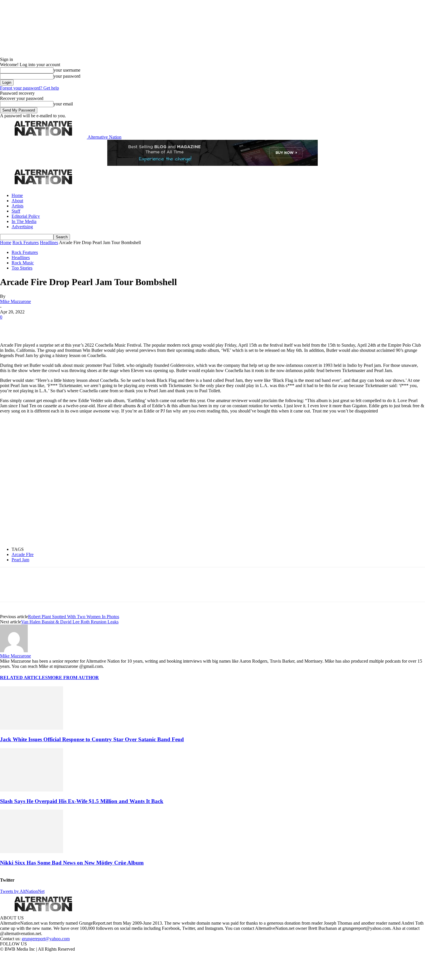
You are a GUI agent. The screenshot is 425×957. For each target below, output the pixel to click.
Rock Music (23, 262)
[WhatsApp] (70, 326)
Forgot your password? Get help (29, 88)
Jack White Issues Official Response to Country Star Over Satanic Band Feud (92, 739)
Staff (16, 211)
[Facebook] (9, 326)
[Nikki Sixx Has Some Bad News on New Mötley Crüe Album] (31, 851)
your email (63, 103)
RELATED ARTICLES (24, 677)
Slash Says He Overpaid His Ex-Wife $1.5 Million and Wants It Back (81, 801)
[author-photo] (14, 650)
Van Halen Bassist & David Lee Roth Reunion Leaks (70, 621)
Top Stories (22, 267)
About (17, 200)
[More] (91, 326)
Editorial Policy (26, 216)
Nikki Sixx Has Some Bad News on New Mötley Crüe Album (72, 863)
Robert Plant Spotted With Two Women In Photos (73, 616)
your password (66, 76)
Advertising (22, 226)
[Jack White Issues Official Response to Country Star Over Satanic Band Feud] (31, 728)
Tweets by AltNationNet (22, 891)
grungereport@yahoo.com (46, 938)
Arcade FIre (23, 554)
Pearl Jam (20, 559)
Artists (17, 205)
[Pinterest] (49, 326)
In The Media (24, 221)
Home (17, 195)
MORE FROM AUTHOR (73, 677)
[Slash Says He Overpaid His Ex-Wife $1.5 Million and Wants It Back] (31, 789)
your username (66, 70)
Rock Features (25, 242)
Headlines (49, 242)
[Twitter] (29, 326)
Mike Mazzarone (15, 301)
